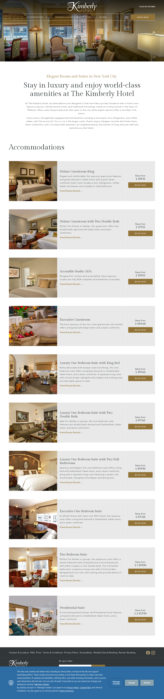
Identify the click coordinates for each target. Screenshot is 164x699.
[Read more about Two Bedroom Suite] (33, 567)
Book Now (140, 185)
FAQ (32, 652)
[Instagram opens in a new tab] (153, 652)
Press (39, 652)
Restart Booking (127, 652)
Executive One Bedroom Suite (81, 511)
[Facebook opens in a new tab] (148, 652)
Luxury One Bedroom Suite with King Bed (90, 363)
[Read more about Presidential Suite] (33, 616)
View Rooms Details (70, 191)
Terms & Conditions (53, 652)
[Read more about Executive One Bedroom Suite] (33, 519)
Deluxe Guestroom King (77, 171)
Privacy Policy (71, 652)
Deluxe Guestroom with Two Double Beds (89, 221)
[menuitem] (35, 17)
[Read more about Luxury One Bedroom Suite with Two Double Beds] (33, 423)
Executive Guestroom (75, 320)
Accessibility (86, 652)
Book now (142, 17)
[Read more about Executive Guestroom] (33, 326)
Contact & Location (19, 652)
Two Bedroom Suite (73, 554)
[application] (82, 682)
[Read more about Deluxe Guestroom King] (33, 181)
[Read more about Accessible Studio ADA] (33, 278)
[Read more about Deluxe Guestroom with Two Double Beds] (33, 229)
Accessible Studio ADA (76, 271)
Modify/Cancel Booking (105, 652)
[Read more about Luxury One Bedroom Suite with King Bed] (33, 374)
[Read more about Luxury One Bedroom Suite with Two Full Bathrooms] (33, 471)
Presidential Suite (72, 608)
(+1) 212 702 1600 (148, 7)
